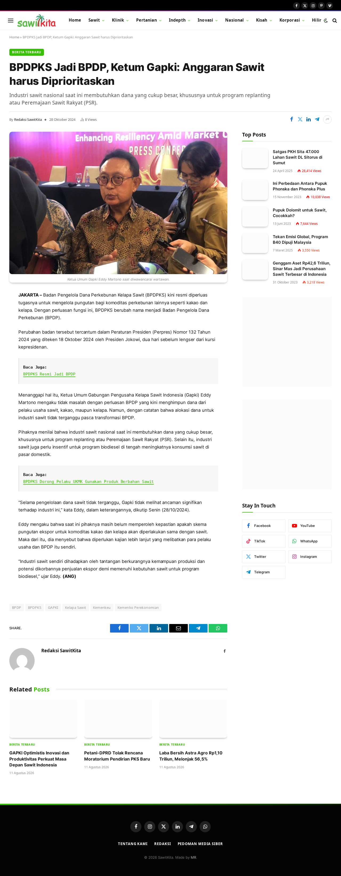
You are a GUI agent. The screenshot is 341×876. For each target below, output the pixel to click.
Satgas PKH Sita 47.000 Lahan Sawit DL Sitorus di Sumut (297, 157)
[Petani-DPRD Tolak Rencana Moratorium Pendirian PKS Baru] (118, 719)
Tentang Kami (133, 843)
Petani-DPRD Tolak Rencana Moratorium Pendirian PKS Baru (117, 755)
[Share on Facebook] (291, 119)
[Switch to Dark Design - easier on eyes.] (326, 20)
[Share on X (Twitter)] (300, 119)
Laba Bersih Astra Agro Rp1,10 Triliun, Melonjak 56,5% (190, 755)
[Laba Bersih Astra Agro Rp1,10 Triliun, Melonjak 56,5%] (193, 719)
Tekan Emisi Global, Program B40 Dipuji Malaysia (300, 239)
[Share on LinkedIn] (308, 119)
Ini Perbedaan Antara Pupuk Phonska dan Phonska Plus (300, 186)
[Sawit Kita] (36, 20)
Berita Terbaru (26, 52)
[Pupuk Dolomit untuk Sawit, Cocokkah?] (255, 217)
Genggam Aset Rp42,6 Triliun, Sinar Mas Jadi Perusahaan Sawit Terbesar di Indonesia (301, 269)
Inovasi (205, 20)
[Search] (334, 20)
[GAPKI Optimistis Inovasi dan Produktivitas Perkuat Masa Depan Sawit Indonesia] (43, 719)
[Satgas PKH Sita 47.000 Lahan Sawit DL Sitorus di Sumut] (255, 158)
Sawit (94, 20)
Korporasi (289, 20)
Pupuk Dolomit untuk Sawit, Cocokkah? (300, 212)
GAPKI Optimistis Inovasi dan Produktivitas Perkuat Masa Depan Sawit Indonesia (39, 758)
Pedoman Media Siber (200, 843)
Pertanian (146, 20)
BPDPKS (34, 607)
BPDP (16, 607)
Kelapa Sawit (75, 607)
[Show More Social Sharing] (327, 119)
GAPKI (53, 607)
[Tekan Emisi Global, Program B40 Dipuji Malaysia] (255, 243)
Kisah (261, 20)
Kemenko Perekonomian (138, 607)
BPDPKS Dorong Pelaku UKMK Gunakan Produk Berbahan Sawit (88, 481)
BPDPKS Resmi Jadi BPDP (49, 374)
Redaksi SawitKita (28, 119)
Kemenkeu (102, 607)
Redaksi (162, 843)
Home (75, 20)
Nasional (234, 20)
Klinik (118, 20)
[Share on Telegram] (317, 119)
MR (193, 857)
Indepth (177, 20)
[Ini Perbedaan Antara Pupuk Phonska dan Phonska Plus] (255, 190)
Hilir (316, 20)
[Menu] (10, 20)
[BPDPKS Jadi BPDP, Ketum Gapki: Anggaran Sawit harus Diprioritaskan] (118, 203)
